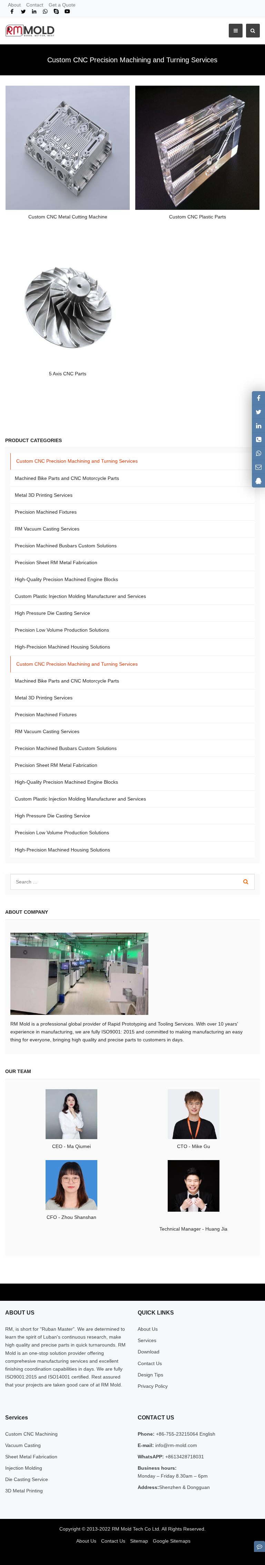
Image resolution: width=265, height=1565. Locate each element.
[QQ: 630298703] (258, 480)
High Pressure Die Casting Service (52, 613)
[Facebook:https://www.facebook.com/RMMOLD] (258, 398)
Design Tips (150, 1375)
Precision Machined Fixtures (46, 512)
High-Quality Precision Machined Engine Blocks (66, 579)
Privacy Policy (153, 1386)
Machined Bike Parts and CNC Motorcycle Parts (67, 478)
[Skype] (56, 11)
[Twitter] (23, 11)
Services (147, 1340)
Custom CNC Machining (31, 1434)
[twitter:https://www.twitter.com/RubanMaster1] (258, 411)
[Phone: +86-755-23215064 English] (258, 439)
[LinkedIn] (34, 11)
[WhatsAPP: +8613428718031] (258, 453)
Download (148, 1351)
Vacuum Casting (23, 1445)
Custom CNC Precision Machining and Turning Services (77, 461)
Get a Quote (62, 5)
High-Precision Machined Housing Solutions (62, 647)
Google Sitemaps (171, 1541)
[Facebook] (12, 11)
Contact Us (150, 1363)
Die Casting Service (26, 1479)
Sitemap (139, 1541)
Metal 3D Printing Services (43, 495)
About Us (148, 1329)
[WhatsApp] (45, 11)
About (14, 5)
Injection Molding (23, 1468)
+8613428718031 (184, 1456)
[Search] (246, 882)
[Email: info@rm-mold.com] (258, 467)
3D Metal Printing (24, 1490)
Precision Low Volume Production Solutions (62, 630)
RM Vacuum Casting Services (47, 529)
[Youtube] (67, 11)
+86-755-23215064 (177, 1434)
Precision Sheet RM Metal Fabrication (56, 562)
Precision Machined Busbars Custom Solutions (66, 545)
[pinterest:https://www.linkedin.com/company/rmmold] (258, 425)
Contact (34, 5)
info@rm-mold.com (175, 1445)
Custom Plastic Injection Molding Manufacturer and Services (80, 596)
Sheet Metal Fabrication (31, 1456)
